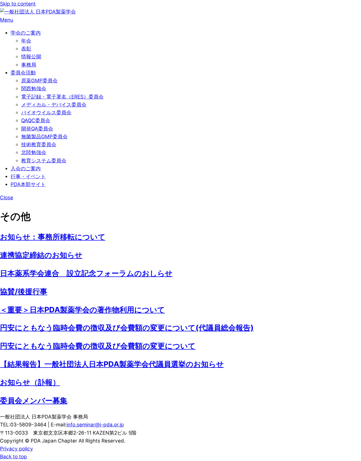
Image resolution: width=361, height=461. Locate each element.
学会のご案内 (26, 33)
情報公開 (31, 57)
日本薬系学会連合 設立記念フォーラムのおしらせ (86, 273)
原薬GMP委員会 (39, 81)
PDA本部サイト (28, 184)
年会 (26, 41)
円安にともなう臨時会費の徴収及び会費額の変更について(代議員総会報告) (127, 327)
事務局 (28, 65)
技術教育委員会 (38, 145)
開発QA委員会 (37, 129)
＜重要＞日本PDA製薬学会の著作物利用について (82, 309)
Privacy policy (16, 449)
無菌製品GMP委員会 (44, 137)
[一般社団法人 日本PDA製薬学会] (38, 12)
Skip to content (18, 4)
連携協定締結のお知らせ (41, 255)
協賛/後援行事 (23, 291)
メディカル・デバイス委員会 (53, 105)
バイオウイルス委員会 (46, 113)
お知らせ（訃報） (30, 382)
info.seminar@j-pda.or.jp (95, 425)
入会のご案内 (26, 169)
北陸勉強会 (33, 152)
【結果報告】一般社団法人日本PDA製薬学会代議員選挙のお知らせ (112, 364)
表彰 (26, 49)
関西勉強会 (33, 89)
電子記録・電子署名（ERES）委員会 (62, 97)
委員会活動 (23, 73)
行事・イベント (28, 176)
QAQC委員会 (35, 120)
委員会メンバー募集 (33, 400)
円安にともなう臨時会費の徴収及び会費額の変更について (98, 345)
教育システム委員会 (43, 161)
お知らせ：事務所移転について (52, 236)
